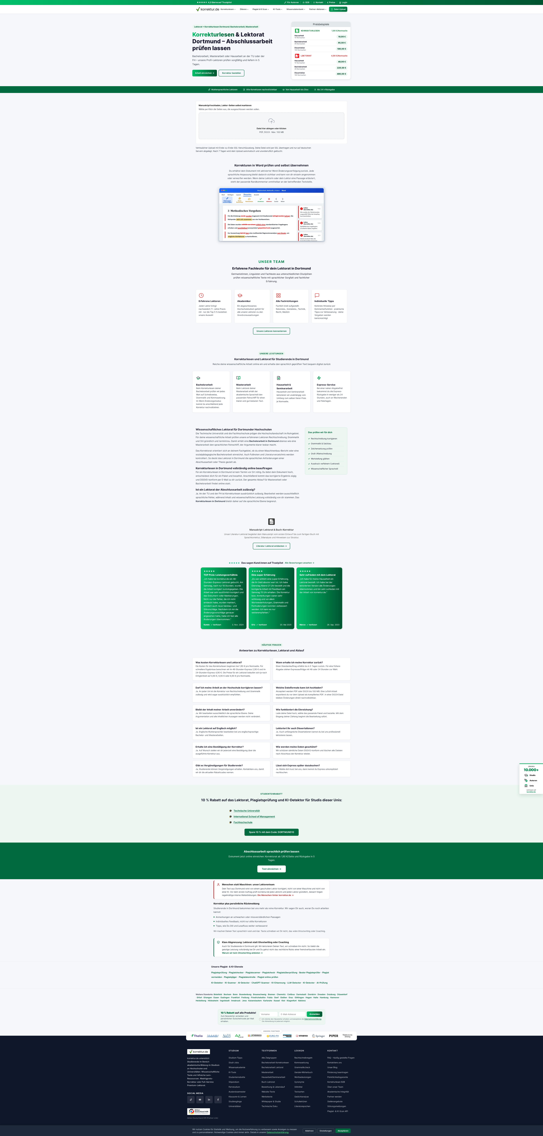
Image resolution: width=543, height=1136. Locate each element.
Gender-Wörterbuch (303, 1072)
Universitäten (235, 1106)
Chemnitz (281, 994)
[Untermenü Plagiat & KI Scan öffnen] (269, 9)
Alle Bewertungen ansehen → (299, 563)
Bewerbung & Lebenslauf (273, 1087)
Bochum (227, 994)
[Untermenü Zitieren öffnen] (249, 9)
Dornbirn (312, 994)
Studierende (193, 1061)
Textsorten (299, 1091)
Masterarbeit (267, 1072)
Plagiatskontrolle (247, 977)
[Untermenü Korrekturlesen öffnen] (236, 9)
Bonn (235, 994)
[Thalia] (196, 1035)
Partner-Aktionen (317, 9)
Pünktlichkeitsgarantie (337, 1077)
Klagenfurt (292, 1000)
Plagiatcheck (268, 972)
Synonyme (299, 1082)
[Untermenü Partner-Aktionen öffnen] (327, 9)
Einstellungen (326, 1131)
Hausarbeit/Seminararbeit (273, 1077)
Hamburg (324, 997)
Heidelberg (201, 1000)
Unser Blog (332, 1067)
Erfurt (199, 997)
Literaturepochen (302, 1106)
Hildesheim (213, 1000)
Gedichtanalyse (301, 1096)
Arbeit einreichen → (204, 73)
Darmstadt (301, 994)
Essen (216, 997)
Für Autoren (293, 2)
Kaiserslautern (255, 1000)
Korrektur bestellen (231, 73)
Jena (244, 1000)
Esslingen (225, 997)
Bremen (271, 994)
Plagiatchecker (236, 972)
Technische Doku (269, 1106)
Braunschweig (259, 994)
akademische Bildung (197, 1065)
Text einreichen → (271, 868)
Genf (276, 997)
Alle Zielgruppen (269, 1057)
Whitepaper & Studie (271, 1101)
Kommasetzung (301, 1062)
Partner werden (334, 1096)
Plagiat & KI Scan (260, 9)
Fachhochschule (243, 822)
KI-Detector (309, 982)
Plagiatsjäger (230, 977)
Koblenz (302, 1000)
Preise (331, 2)
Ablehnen (309, 1131)
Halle (315, 997)
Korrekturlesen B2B (336, 1082)
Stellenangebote (334, 1101)
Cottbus (291, 994)
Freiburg (245, 997)
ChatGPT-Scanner (261, 982)
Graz (291, 997)
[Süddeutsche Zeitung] (347, 1036)
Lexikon (299, 1050)
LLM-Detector (294, 982)
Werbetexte (267, 1096)
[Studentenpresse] (287, 1036)
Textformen (269, 1050)
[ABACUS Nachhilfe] (226, 1036)
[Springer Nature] (318, 1036)
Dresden (321, 994)
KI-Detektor (217, 982)
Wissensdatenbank (294, 9)
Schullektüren (300, 1101)
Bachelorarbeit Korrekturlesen (275, 1062)
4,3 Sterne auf (220, 2)
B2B (307, 2)
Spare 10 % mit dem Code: (271, 832)
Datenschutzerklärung (312, 1019)
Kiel (283, 1000)
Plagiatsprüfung (219, 972)
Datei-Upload (340, 9)
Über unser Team (335, 1087)
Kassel (277, 1000)
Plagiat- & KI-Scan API (337, 1111)
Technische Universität (247, 810)
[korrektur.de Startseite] (208, 9)
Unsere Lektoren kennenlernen (272, 331)
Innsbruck (235, 1000)
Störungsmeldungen (336, 1106)
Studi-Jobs (234, 1062)
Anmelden (314, 1014)
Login (344, 2)
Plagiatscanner (253, 972)
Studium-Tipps (235, 1057)
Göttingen (299, 997)
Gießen (283, 997)
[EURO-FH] (273, 1036)
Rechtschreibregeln (303, 1057)
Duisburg (331, 994)
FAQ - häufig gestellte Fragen (341, 1057)
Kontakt (319, 2)
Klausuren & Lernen (237, 1096)
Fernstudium (234, 1087)
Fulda (269, 997)
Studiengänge (235, 1101)
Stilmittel (298, 1087)
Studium (215, 1065)
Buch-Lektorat (268, 1082)
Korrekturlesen (227, 9)
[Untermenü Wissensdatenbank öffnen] (305, 9)
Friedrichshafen (258, 997)
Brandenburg (245, 994)
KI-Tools (276, 9)
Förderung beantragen (337, 1072)
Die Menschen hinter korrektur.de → (276, 895)
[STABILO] (302, 1036)
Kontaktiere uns (334, 1062)
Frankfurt (235, 997)
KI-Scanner (230, 982)
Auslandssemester (237, 1091)
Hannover (334, 997)
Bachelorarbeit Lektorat (272, 1067)
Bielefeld (218, 994)
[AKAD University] (239, 1036)
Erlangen (208, 997)
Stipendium (234, 1082)
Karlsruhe (267, 1000)
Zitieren (243, 9)
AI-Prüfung (322, 982)
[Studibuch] (255, 1036)
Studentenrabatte (237, 1077)
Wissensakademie (237, 1067)
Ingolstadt (225, 1000)
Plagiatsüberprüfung (287, 972)
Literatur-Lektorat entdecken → (271, 546)
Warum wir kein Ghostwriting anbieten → (242, 953)
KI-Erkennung (278, 982)
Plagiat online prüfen (268, 977)
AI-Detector (244, 982)
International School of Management (254, 816)
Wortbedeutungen (302, 1077)
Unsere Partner (271, 1031)
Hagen (309, 997)
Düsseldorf (342, 994)
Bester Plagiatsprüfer (309, 972)
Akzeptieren (343, 1131)
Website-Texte (268, 1091)
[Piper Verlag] (333, 1036)
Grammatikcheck (302, 1067)
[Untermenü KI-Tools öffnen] (283, 9)
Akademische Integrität (338, 1091)
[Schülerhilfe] (212, 1036)
